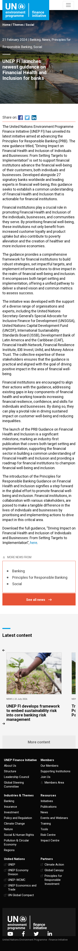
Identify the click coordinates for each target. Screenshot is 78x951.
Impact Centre (50, 840)
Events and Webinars (54, 818)
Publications (49, 806)
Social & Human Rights (19, 835)
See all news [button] (35, 600)
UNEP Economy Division (18, 872)
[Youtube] (10, 933)
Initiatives (47, 801)
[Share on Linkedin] (34, 117)
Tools (44, 829)
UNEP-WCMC (16, 880)
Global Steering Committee (14, 784)
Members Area (54, 782)
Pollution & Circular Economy (16, 842)
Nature (8, 829)
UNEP (11, 864)
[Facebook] (23, 933)
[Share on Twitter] (27, 117)
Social (30, 24)
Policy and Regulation (18, 818)
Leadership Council (16, 777)
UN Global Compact (21, 895)
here (33, 543)
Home (6, 24)
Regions (9, 850)
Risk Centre (48, 835)
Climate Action (54, 864)
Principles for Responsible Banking (39, 577)
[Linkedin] (50, 933)
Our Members (49, 765)
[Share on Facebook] (20, 117)
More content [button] (39, 742)
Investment (11, 812)
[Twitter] (36, 933)
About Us (10, 765)
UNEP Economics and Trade (22, 887)
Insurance (10, 806)
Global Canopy (54, 870)
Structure (10, 771)
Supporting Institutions (55, 771)
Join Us (45, 777)
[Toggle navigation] (68, 5)
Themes (18, 24)
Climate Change (14, 823)
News (46, 40)
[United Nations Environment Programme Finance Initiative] (27, 922)
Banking (35, 40)
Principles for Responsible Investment (53, 880)
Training (46, 823)
